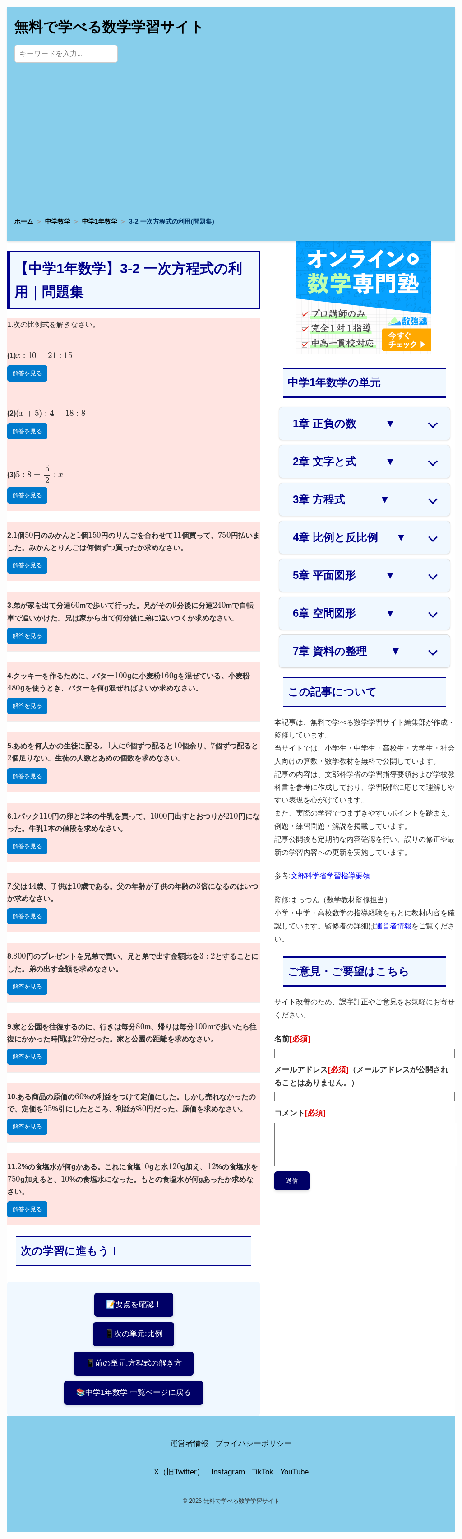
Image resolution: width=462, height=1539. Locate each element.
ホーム (23, 221)
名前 (292, 1039)
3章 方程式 (341, 499)
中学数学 (57, 221)
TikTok (262, 1472)
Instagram (228, 1472)
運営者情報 (393, 926)
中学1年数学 (99, 221)
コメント (300, 1113)
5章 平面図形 (344, 575)
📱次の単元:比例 (133, 1333)
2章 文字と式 (344, 461)
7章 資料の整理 (347, 651)
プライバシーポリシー (253, 1443)
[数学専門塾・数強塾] (363, 351)
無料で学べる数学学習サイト (109, 27)
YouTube (294, 1472)
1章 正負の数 (344, 423)
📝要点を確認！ (134, 1304)
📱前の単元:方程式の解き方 (134, 1363)
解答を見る (27, 373)
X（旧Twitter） (179, 1472)
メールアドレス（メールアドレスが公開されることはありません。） (361, 1076)
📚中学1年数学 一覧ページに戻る (133, 1392)
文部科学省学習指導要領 (330, 876)
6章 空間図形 (344, 613)
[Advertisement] (231, 142)
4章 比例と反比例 (350, 537)
